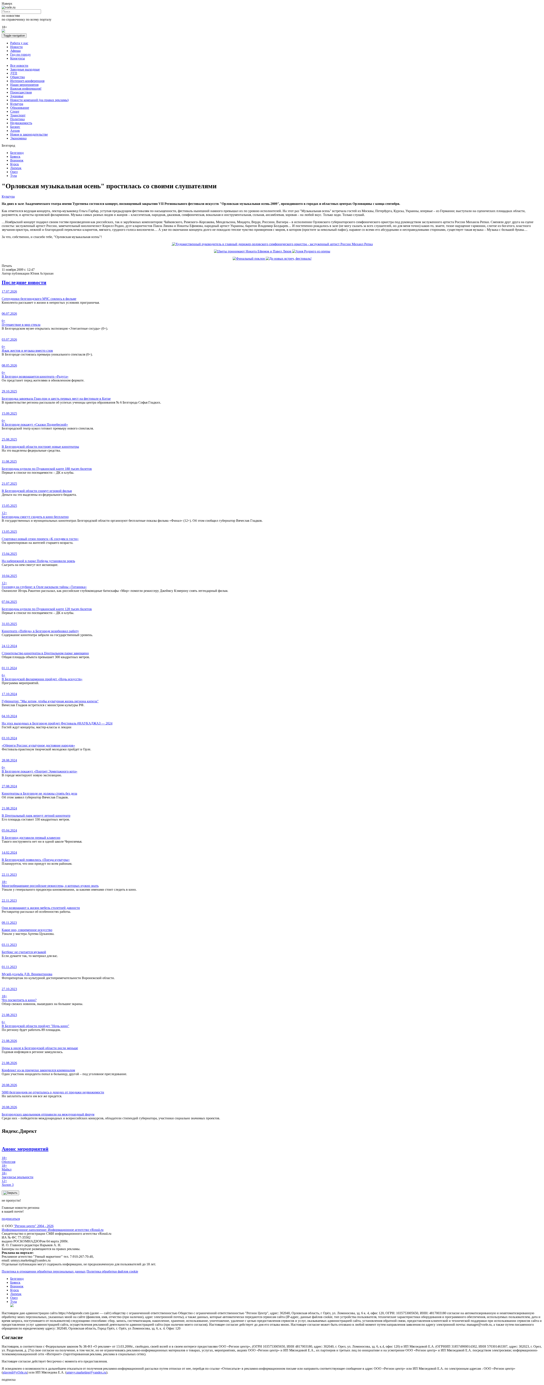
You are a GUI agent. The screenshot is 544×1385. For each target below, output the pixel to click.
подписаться (11, 1219)
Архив (15, 130)
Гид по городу (20, 54)
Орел (14, 172)
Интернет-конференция (27, 81)
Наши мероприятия (24, 84)
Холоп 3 (8, 1183)
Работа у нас (19, 43)
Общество (17, 77)
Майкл (6, 1167)
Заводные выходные (25, 69)
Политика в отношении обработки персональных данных (44, 1271)
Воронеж (16, 160)
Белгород (17, 153)
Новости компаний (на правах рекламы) (39, 100)
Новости (16, 47)
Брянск (15, 156)
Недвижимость (21, 123)
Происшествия (21, 92)
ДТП (13, 73)
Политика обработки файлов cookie (112, 1271)
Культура (16, 104)
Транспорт (18, 115)
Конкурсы (17, 58)
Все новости (19, 65)
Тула (13, 175)
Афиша (15, 50)
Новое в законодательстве (29, 134)
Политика (17, 119)
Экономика (18, 138)
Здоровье (16, 96)
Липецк (15, 168)
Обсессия (8, 1160)
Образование (19, 107)
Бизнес (15, 127)
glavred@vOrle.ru (15, 1372)
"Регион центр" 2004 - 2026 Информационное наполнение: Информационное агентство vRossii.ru (52, 1228)
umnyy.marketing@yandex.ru (86, 1372)
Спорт (14, 111)
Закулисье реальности (17, 1175)
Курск (14, 164)
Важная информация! (25, 88)
